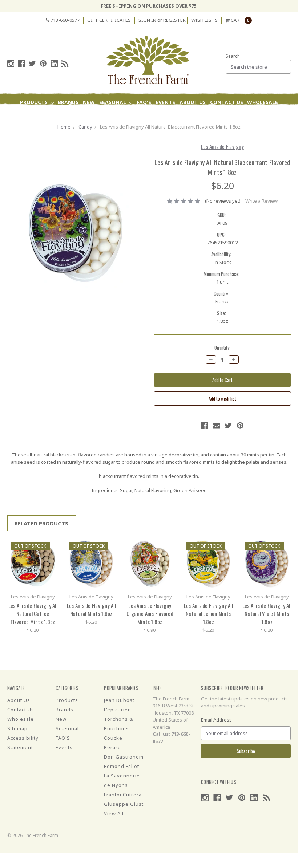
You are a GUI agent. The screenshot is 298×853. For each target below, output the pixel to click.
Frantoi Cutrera (123, 794)
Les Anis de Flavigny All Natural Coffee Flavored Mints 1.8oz (32, 613)
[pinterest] (43, 63)
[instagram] (11, 63)
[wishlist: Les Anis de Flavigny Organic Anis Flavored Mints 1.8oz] (167, 557)
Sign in (147, 20)
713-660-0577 (64, 20)
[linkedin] (54, 63)
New (89, 102)
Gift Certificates (109, 20)
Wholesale (262, 102)
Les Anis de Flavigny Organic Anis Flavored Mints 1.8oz (149, 613)
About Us (193, 102)
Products (34, 102)
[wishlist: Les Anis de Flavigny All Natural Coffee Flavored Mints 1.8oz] (50, 557)
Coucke (113, 738)
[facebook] (21, 63)
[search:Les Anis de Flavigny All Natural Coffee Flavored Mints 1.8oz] (50, 546)
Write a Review (261, 201)
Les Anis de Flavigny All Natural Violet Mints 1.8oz (266, 613)
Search (233, 56)
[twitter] (32, 63)
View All (114, 813)
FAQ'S (144, 102)
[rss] (65, 63)
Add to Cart (33, 564)
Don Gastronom (124, 757)
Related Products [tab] (41, 523)
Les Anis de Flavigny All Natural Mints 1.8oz (91, 609)
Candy (85, 126)
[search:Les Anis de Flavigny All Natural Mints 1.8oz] (108, 546)
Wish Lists (204, 20)
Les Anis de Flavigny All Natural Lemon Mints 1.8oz (208, 613)
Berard (112, 747)
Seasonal (113, 102)
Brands (68, 102)
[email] (216, 425)
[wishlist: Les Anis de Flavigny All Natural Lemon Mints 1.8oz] (225, 557)
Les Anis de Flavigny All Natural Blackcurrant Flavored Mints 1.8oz (170, 126)
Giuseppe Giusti (124, 804)
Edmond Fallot (121, 766)
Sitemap (17, 728)
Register (174, 20)
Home (64, 126)
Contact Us (226, 102)
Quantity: (222, 347)
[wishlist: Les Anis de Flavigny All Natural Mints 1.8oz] (108, 557)
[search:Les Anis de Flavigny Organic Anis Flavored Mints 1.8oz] (167, 546)
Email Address (216, 719)
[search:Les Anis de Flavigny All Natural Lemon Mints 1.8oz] (225, 546)
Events (165, 102)
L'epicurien (117, 709)
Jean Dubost (119, 700)
